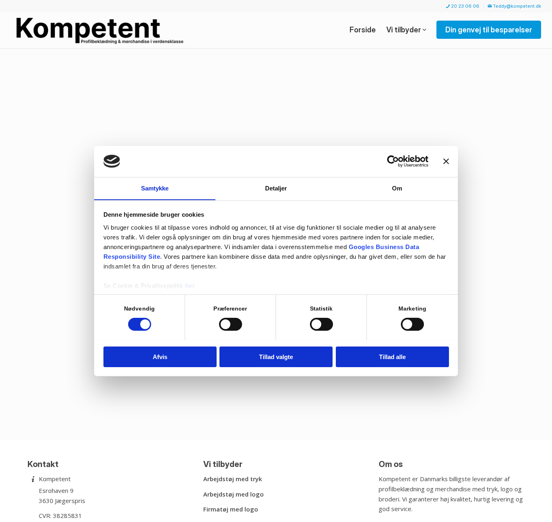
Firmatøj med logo (230, 509)
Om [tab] (397, 187)
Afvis (160, 356)
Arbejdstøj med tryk (232, 479)
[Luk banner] (446, 161)
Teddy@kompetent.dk (516, 6)
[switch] (230, 324)
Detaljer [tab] (276, 187)
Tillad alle (392, 356)
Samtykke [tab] (155, 187)
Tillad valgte (276, 356)
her (190, 285)
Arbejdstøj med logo (233, 494)
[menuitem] (463, 6)
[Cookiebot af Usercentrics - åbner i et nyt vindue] (393, 161)
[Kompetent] (101, 30)
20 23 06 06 (464, 6)
